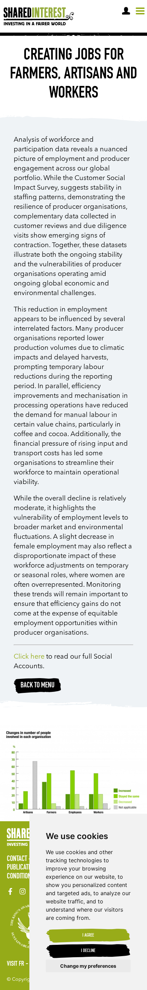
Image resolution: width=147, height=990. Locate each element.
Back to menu (37, 685)
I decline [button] (88, 951)
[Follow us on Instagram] (22, 891)
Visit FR (15, 964)
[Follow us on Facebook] (10, 891)
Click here (29, 656)
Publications (23, 868)
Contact (17, 859)
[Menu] (140, 11)
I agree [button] (88, 935)
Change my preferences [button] (88, 966)
